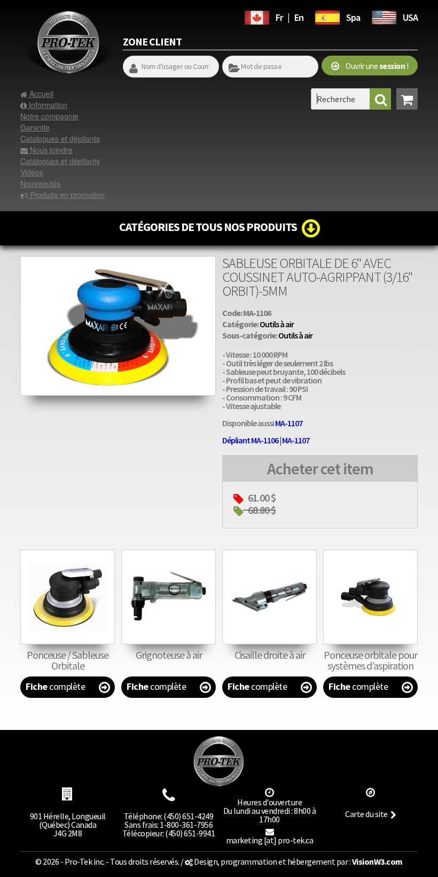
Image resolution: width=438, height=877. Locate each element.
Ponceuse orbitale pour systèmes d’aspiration (370, 660)
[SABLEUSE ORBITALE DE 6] (118, 261)
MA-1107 (288, 423)
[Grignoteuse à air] (168, 597)
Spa (353, 17)
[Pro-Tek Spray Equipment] (384, 16)
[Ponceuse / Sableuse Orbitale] (67, 597)
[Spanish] (327, 16)
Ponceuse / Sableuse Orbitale (67, 660)
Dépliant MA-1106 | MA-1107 (265, 440)
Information (47, 104)
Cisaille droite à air (269, 654)
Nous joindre (50, 149)
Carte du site (366, 814)
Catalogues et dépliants (60, 138)
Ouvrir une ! (374, 66)
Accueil (40, 93)
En (298, 17)
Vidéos (31, 172)
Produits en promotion (66, 194)
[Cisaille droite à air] (269, 597)
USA (410, 17)
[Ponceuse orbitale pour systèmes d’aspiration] (370, 597)
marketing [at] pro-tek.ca (270, 840)
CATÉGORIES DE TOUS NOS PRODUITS (210, 226)
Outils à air (277, 324)
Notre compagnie (49, 116)
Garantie (35, 127)
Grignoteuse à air (169, 654)
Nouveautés (40, 183)
